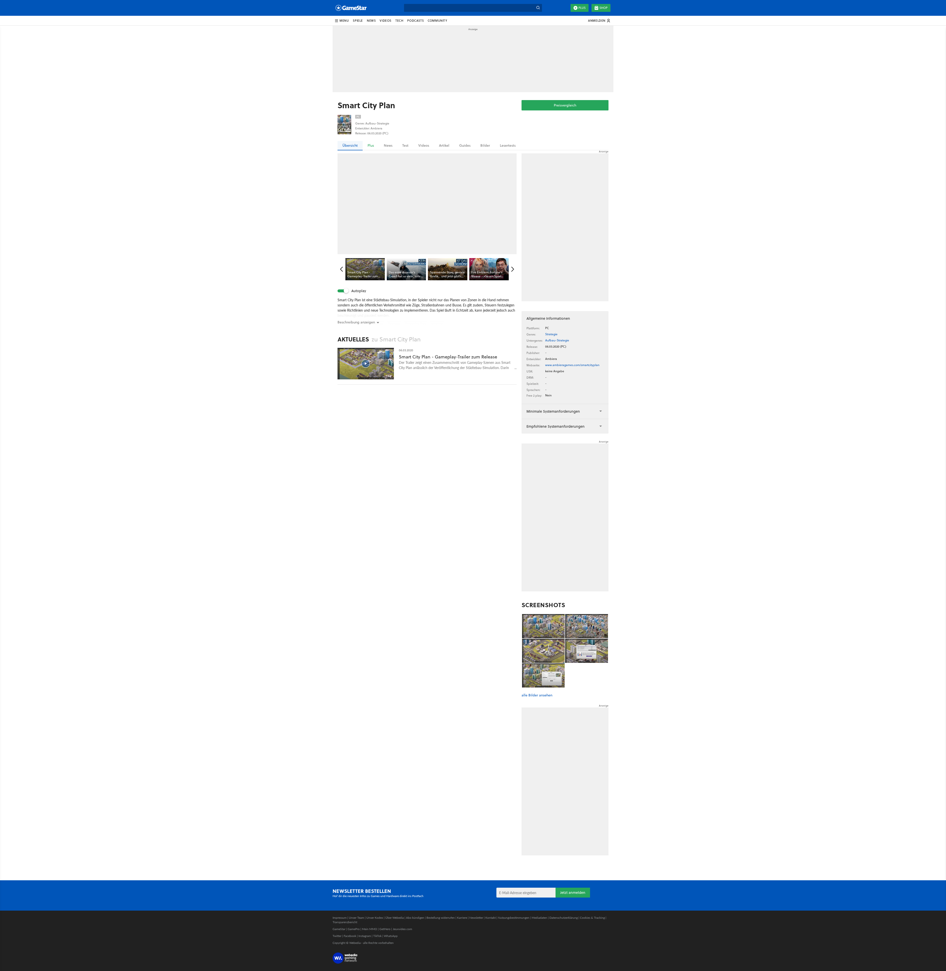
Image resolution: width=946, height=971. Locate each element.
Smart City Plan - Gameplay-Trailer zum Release (448, 357)
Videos (423, 145)
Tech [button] (399, 20)
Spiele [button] (358, 20)
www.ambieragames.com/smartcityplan (572, 365)
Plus (582, 8)
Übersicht (350, 145)
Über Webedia (394, 918)
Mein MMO (369, 929)
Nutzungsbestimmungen (513, 918)
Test (405, 145)
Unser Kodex (374, 918)
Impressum (340, 918)
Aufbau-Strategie (557, 340)
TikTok (377, 936)
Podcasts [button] (415, 20)
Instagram (364, 936)
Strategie (551, 334)
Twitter (337, 936)
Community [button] (437, 20)
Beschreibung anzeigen (356, 322)
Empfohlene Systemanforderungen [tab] (555, 426)
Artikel (444, 145)
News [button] (371, 20)
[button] (342, 20)
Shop (603, 8)
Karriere (462, 918)
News (388, 145)
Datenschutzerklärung (563, 918)
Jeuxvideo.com (402, 929)
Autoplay (358, 290)
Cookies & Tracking (592, 918)
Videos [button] (385, 20)
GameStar (339, 929)
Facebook (350, 936)
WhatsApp (391, 936)
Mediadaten (539, 918)
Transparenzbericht (345, 922)
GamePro (354, 929)
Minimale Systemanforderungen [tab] (553, 411)
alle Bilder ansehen (537, 695)
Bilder (485, 145)
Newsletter (476, 918)
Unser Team (356, 918)
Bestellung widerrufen (440, 918)
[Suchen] (538, 8)
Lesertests (508, 145)
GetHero (384, 929)
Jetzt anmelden (572, 892)
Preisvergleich (565, 105)
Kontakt (490, 918)
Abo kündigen (415, 918)
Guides (465, 145)
